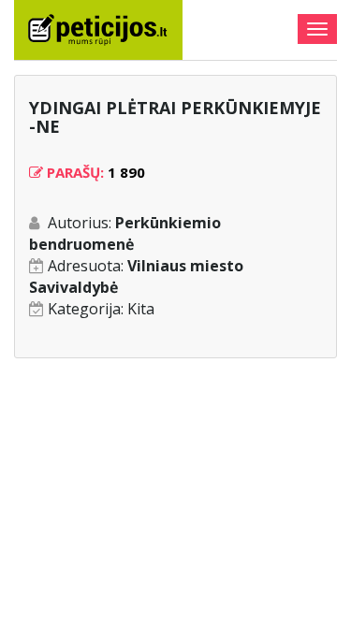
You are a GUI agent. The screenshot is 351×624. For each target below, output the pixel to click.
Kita (140, 308)
